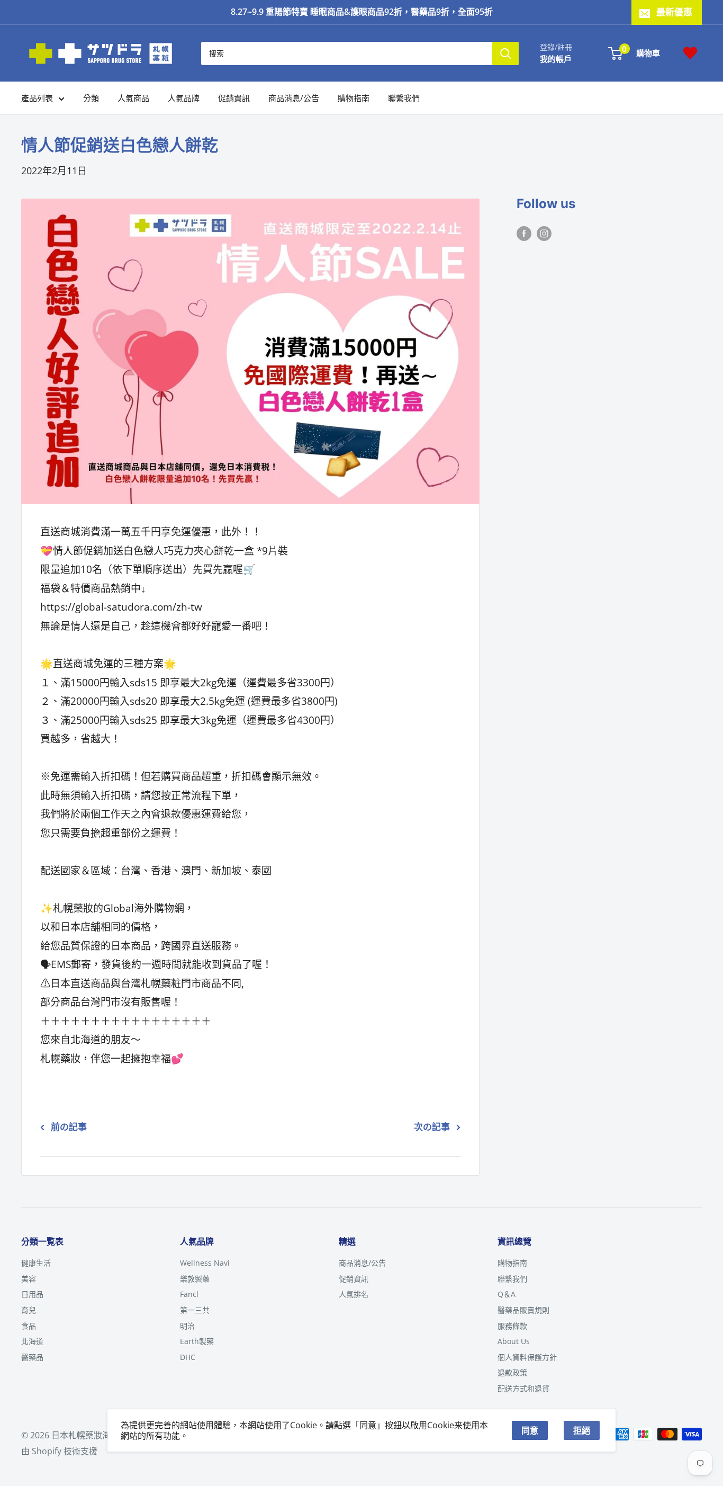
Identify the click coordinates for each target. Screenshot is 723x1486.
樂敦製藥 (195, 1279)
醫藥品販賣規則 (523, 1310)
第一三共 (195, 1310)
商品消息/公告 (293, 98)
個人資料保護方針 (527, 1357)
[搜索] (505, 53)
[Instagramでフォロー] (544, 233)
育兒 (28, 1310)
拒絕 (581, 1430)
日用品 (32, 1294)
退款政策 (512, 1372)
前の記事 (69, 1127)
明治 (187, 1326)
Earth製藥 (197, 1341)
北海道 (32, 1341)
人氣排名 (353, 1294)
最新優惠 (674, 12)
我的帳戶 (556, 58)
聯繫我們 (404, 98)
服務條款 (512, 1326)
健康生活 (36, 1263)
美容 (28, 1279)
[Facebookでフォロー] (524, 233)
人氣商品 (133, 98)
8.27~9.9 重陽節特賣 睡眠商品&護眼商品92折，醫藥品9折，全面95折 (362, 11)
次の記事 (432, 1127)
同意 (529, 1430)
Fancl (189, 1294)
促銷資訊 (234, 98)
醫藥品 (32, 1357)
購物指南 (353, 98)
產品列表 (37, 98)
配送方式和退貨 (523, 1388)
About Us (514, 1341)
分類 (91, 98)
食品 (28, 1326)
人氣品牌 (184, 98)
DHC (187, 1357)
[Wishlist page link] (690, 53)
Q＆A (507, 1294)
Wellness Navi (205, 1263)
